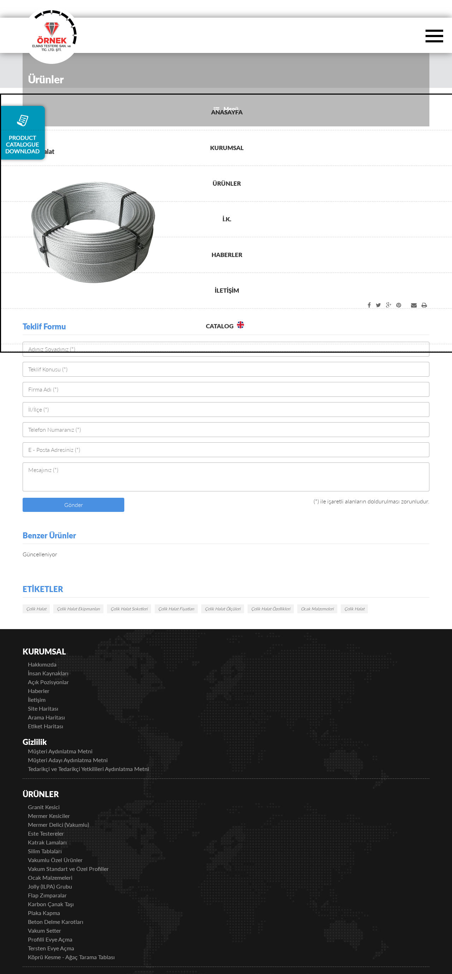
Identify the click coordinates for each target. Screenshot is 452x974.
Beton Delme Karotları (64, 921)
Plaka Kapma (53, 912)
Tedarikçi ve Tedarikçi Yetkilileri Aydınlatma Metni (97, 768)
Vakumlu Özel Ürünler (64, 859)
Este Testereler (55, 833)
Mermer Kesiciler (58, 815)
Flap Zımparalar (56, 895)
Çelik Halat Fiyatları (176, 608)
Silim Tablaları (54, 851)
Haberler (47, 690)
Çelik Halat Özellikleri (270, 608)
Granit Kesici (53, 806)
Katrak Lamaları (56, 842)
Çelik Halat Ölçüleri (222, 608)
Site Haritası (52, 708)
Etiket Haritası (54, 726)
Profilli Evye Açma (59, 939)
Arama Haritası (55, 717)
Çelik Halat (36, 608)
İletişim (45, 699)
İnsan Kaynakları (57, 673)
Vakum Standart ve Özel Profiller (77, 868)
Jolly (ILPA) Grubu (59, 886)
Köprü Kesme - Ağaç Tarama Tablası (80, 957)
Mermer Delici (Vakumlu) (67, 824)
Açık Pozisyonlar (57, 682)
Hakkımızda (51, 664)
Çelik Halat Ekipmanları (78, 608)
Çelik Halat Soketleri (129, 608)
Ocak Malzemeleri (317, 608)
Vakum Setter (53, 930)
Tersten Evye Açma (60, 948)
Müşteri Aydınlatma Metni (69, 751)
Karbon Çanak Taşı (60, 904)
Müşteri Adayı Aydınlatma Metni (77, 760)
